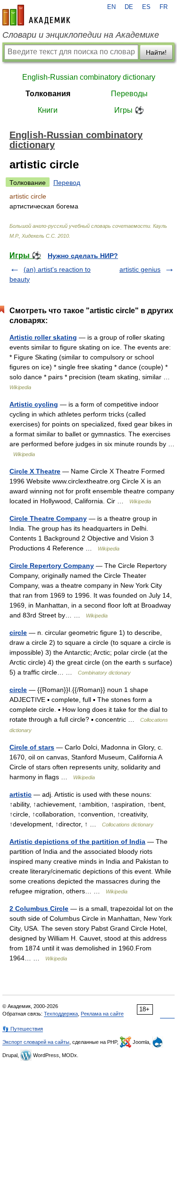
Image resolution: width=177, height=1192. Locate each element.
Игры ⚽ (129, 110)
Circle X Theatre (34, 471)
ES (146, 7)
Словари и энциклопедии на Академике (80, 35)
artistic (20, 794)
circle (18, 632)
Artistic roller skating (43, 337)
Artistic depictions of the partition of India (77, 841)
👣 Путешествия (22, 1029)
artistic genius (139, 269)
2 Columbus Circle (38, 908)
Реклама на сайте (102, 1014)
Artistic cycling (33, 404)
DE (129, 7)
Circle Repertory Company (51, 565)
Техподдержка (61, 1014)
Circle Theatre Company (48, 518)
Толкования (47, 94)
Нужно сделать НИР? (83, 255)
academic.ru (36, 15)
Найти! (156, 52)
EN (111, 7)
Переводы (129, 94)
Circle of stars (31, 747)
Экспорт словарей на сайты (35, 1042)
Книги (48, 110)
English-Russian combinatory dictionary (88, 77)
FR (164, 7)
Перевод (66, 182)
